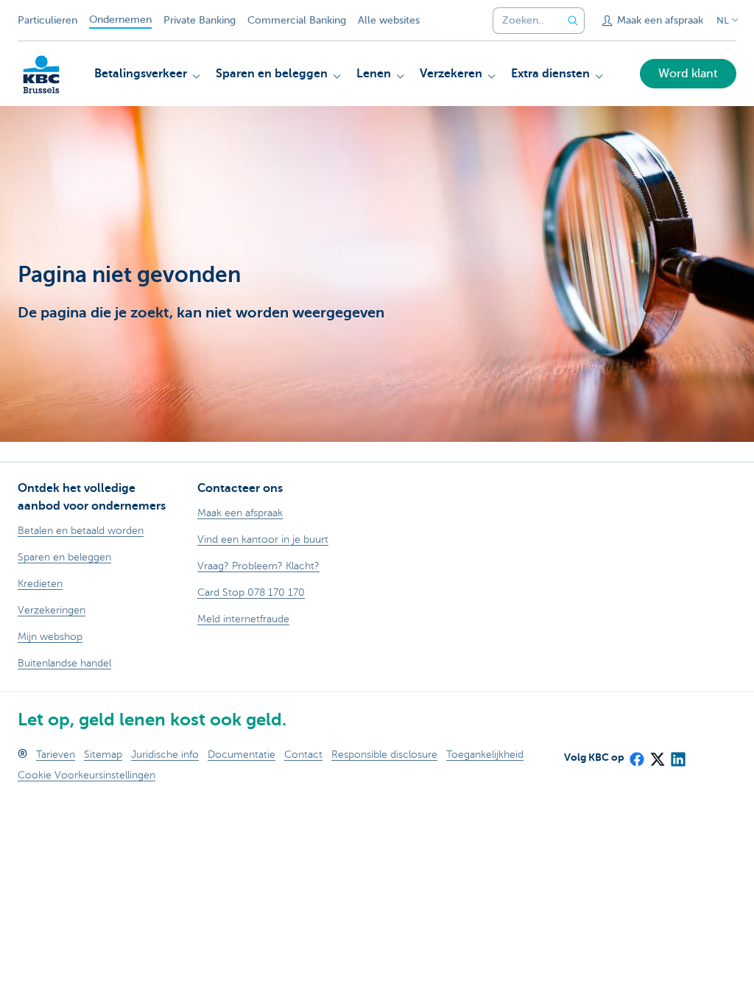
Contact (303, 754)
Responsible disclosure (384, 754)
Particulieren (47, 20)
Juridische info (165, 754)
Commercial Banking (296, 20)
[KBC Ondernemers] (41, 74)
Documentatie (241, 754)
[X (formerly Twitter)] (657, 754)
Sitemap (103, 754)
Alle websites (389, 20)
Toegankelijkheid (485, 754)
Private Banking (199, 20)
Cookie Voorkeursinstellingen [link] (86, 775)
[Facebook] (636, 754)
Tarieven (55, 754)
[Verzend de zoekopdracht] (573, 20)
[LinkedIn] (677, 754)
